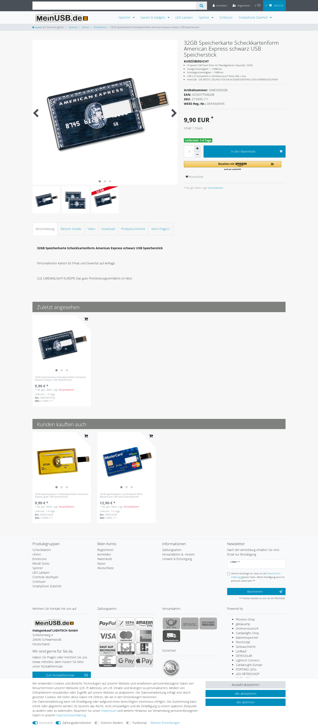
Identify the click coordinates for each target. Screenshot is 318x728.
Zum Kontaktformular (60, 675)
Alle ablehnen (245, 702)
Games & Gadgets (153, 17)
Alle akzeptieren (245, 693)
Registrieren (105, 550)
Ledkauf (241, 651)
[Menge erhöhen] (197, 148)
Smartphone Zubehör (253, 17)
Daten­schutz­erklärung (71, 715)
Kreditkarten (100, 27)
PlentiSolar (243, 642)
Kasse (101, 563)
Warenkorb (104, 559)
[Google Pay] (126, 661)
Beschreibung (45, 229)
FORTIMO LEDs (246, 669)
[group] (61, 344)
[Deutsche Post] (171, 623)
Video (91, 229)
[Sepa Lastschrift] (126, 623)
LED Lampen (41, 572)
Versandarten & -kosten (178, 554)
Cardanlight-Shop (247, 633)
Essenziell (46, 723)
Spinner (204, 17)
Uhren (36, 554)
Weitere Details (71, 229)
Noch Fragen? (160, 229)
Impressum (109, 711)
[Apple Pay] (144, 661)
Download (108, 229)
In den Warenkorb (243, 151)
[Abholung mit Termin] (171, 636)
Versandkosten (215, 187)
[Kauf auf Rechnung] (107, 648)
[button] (232, 166)
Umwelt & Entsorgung (177, 559)
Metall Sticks (41, 563)
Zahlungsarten (171, 550)
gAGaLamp (243, 624)
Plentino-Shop (245, 619)
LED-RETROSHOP (247, 674)
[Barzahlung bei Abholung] (126, 648)
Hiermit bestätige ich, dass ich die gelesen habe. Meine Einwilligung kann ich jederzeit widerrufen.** (257, 577)
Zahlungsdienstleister (76, 723)
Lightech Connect (248, 660)
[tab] (45, 228)
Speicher (125, 17)
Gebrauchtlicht (246, 647)
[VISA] (107, 636)
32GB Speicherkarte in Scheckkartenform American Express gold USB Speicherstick (61, 495)
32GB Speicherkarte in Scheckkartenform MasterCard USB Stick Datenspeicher (121, 495)
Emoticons (39, 559)
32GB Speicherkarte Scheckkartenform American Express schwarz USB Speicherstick (60, 378)
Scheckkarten (41, 550)
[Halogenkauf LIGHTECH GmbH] (54, 622)
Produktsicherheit (133, 229)
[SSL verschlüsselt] (171, 667)
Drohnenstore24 (247, 628)
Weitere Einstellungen (165, 723)
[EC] (144, 648)
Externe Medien (112, 723)
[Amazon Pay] (144, 623)
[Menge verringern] (197, 155)
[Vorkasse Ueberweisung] (107, 661)
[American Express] (144, 636)
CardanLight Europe (249, 665)
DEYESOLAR (244, 656)
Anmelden (104, 554)
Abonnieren (255, 591)
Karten (85, 27)
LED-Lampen (184, 17)
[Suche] (201, 6)
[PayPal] (107, 623)
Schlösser (226, 17)
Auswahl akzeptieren (245, 685)
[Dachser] (208, 623)
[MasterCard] (126, 636)
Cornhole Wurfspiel (45, 577)
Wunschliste (195, 177)
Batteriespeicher (247, 637)
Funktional (139, 723)
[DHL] (190, 623)
